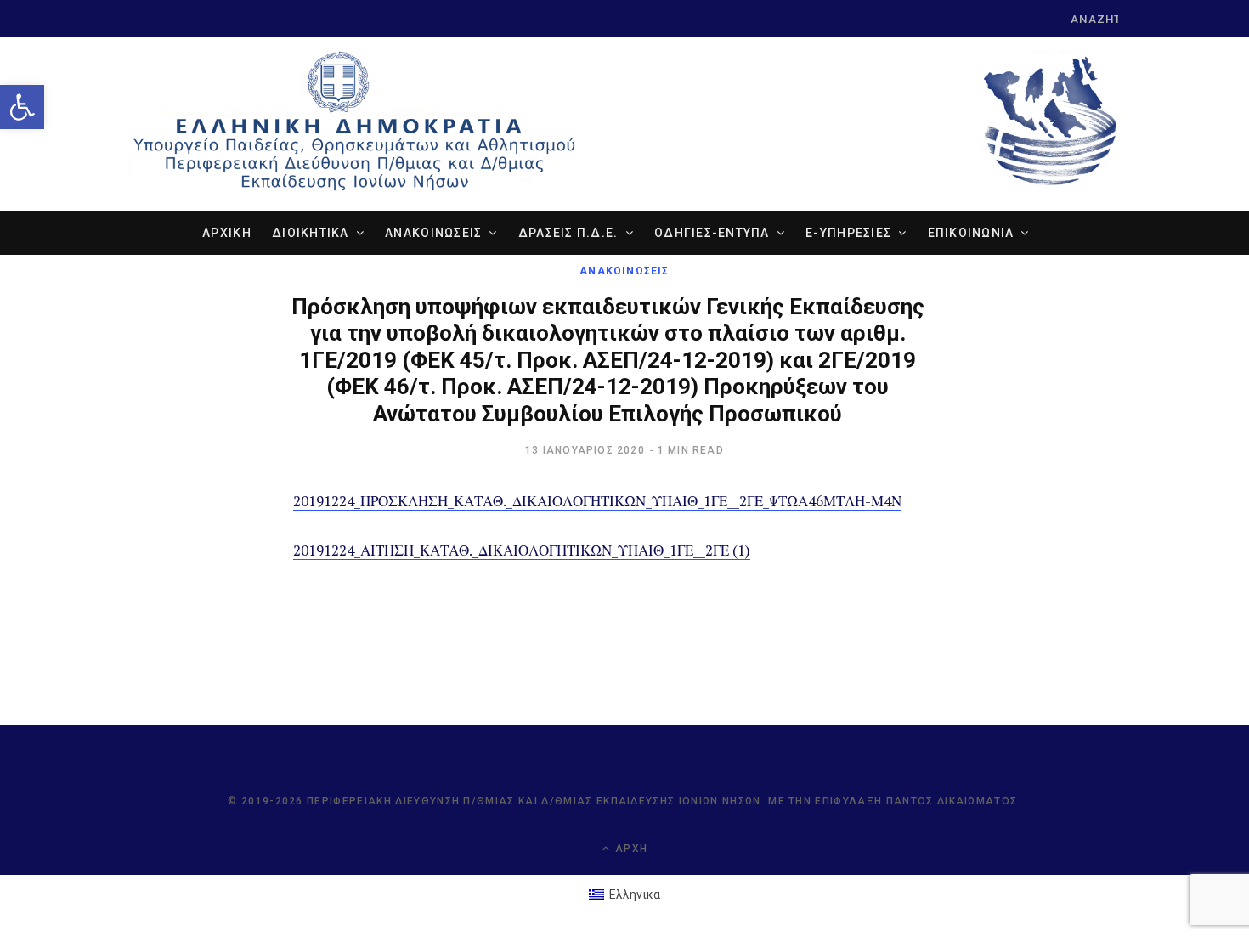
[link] (22, 107)
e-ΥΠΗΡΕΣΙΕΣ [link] (848, 233)
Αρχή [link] (629, 849)
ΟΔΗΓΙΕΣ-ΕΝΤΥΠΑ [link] (712, 233)
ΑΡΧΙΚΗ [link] (226, 233)
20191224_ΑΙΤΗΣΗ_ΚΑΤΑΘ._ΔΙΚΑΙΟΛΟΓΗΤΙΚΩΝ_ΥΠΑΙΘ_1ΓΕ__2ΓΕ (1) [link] (521, 550)
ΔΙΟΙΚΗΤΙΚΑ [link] (310, 233)
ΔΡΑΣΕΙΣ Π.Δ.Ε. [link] (568, 233)
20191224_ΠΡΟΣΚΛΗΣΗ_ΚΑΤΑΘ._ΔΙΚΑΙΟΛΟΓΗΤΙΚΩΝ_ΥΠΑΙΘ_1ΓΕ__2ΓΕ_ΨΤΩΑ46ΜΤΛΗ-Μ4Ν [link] (597, 501)
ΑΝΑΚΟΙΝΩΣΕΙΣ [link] (433, 233)
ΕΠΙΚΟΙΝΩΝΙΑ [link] (971, 233)
